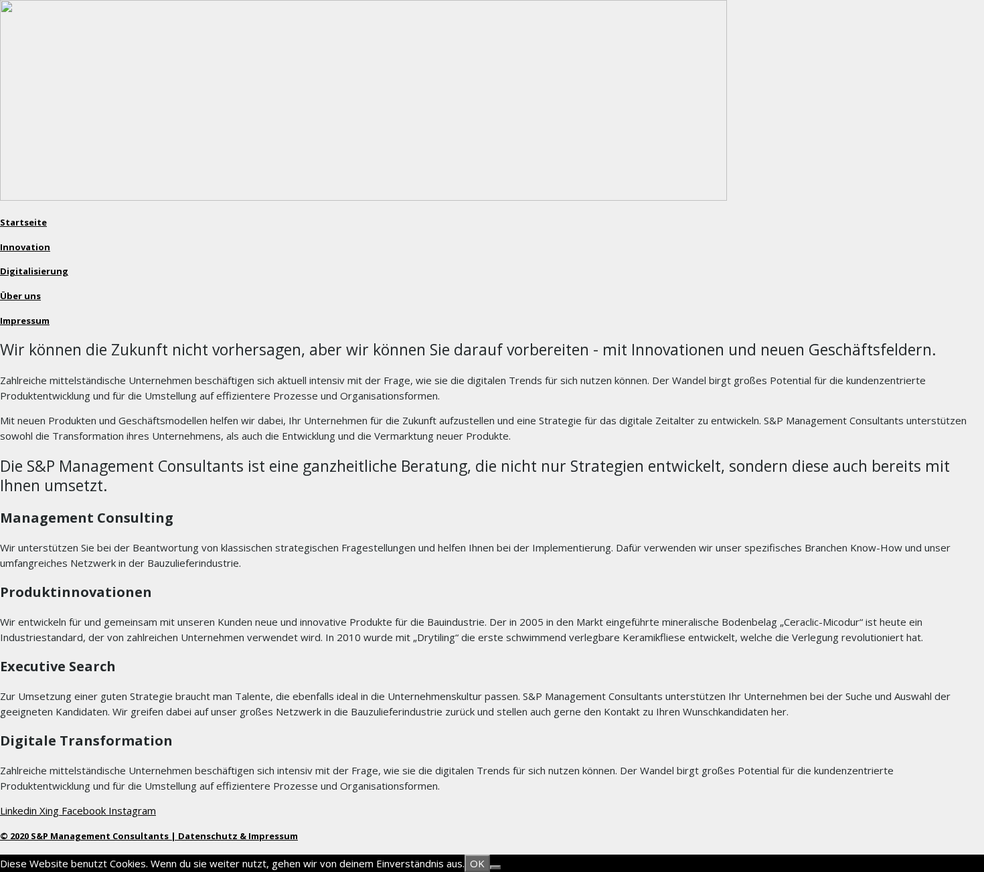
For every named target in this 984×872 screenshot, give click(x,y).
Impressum (25, 321)
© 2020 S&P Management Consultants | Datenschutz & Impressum (149, 836)
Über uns (20, 296)
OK (477, 863)
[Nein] (495, 867)
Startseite (23, 222)
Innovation (25, 247)
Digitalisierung (34, 271)
